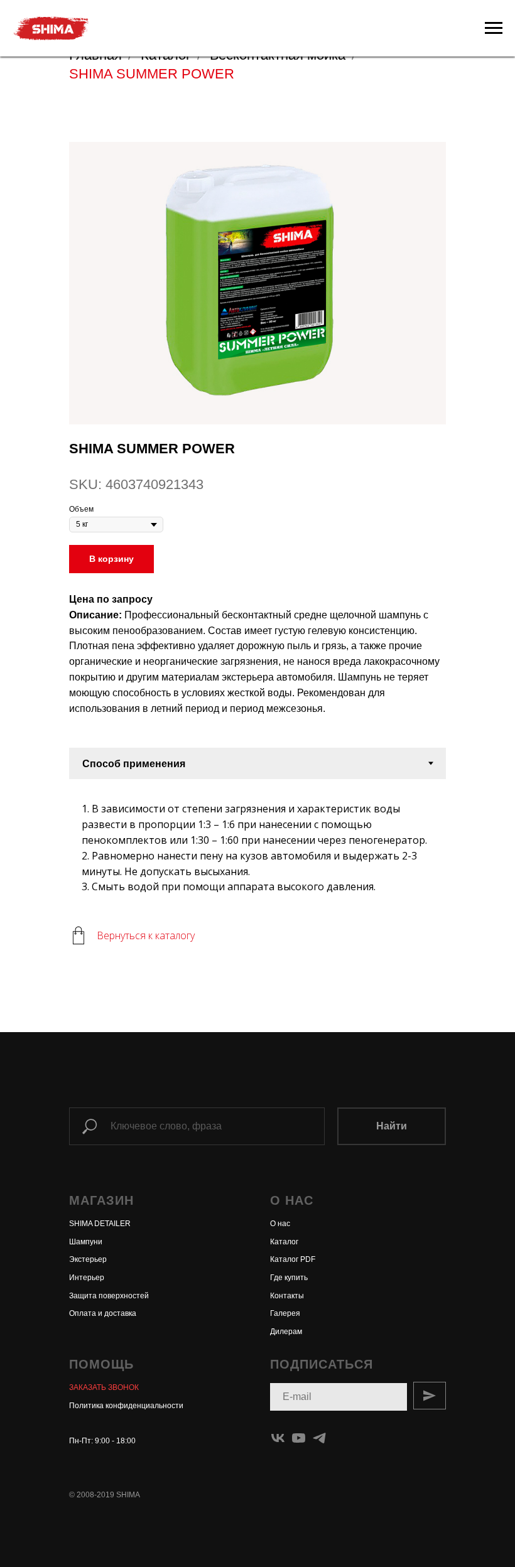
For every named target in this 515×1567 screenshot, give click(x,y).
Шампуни (85, 1241)
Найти (391, 1126)
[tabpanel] (257, 843)
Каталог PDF (292, 1259)
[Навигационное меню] (493, 28)
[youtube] (298, 1438)
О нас (280, 1223)
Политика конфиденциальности (126, 1405)
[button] (104, 1387)
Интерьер (86, 1277)
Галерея (285, 1313)
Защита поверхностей (109, 1295)
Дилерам (286, 1331)
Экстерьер (88, 1259)
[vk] (278, 1438)
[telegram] (319, 1438)
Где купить (289, 1277)
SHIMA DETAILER (100, 1223)
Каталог (284, 1241)
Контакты (287, 1295)
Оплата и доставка (102, 1313)
